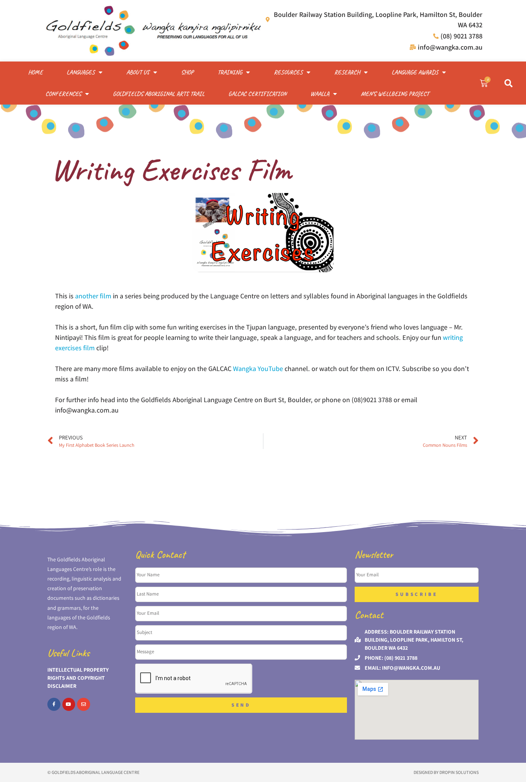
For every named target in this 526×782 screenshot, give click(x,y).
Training (230, 72)
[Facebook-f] (53, 704)
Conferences (63, 94)
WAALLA (319, 94)
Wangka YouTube (258, 368)
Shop (187, 72)
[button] (508, 83)
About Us (137, 72)
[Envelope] (83, 704)
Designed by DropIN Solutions (446, 772)
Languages (81, 72)
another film (93, 295)
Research (347, 72)
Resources (288, 72)
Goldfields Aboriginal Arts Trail (158, 94)
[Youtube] (68, 704)
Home (35, 72)
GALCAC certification (257, 94)
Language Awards (415, 72)
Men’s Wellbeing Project (395, 94)
